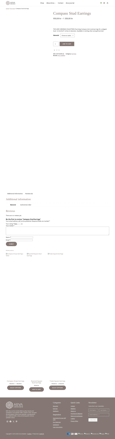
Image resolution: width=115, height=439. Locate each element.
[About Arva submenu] (54, 3)
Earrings (12, 8)
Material (56, 35)
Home (7, 8)
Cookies (29, 434)
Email (8, 240)
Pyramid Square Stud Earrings (36, 382)
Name (8, 237)
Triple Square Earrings (57, 381)
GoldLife (41, 434)
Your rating (10, 224)
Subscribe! (93, 420)
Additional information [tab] (15, 194)
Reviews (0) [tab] (29, 194)
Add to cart (67, 44)
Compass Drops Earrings (15, 381)
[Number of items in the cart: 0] (107, 3)
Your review (10, 226)
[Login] (104, 3)
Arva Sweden (61, 55)
